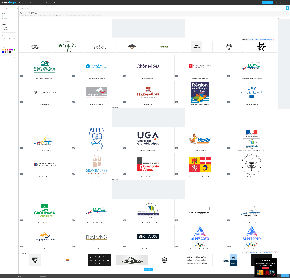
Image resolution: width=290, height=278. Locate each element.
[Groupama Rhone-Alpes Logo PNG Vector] (44, 210)
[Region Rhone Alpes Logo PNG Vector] (148, 66)
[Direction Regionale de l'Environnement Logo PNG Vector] (148, 210)
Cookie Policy (43, 276)
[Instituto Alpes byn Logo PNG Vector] (251, 164)
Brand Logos (22, 2)
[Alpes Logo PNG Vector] (96, 138)
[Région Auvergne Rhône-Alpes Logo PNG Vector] (96, 66)
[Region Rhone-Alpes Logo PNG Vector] (44, 138)
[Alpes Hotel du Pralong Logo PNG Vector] (96, 236)
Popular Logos (41, 2)
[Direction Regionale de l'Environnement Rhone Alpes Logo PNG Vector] (251, 138)
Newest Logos (49, 2)
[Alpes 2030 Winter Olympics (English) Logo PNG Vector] (199, 236)
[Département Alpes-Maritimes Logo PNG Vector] (44, 164)
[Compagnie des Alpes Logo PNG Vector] (96, 92)
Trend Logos (57, 2)
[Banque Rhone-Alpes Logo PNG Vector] (199, 210)
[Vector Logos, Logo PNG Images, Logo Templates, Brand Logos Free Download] (9, 2)
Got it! (285, 276)
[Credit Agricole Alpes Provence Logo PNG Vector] (44, 66)
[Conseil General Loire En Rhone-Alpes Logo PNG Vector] (251, 66)
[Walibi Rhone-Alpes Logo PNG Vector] (199, 138)
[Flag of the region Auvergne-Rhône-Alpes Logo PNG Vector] (199, 164)
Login (277, 2)
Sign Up (284, 2)
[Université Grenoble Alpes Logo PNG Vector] (148, 164)
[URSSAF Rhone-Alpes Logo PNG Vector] (251, 92)
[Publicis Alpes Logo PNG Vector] (44, 92)
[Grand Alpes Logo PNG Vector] (96, 164)
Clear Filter (13, 57)
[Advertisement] (284, 41)
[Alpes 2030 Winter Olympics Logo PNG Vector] (251, 236)
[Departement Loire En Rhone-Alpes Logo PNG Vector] (96, 210)
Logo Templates (31, 2)
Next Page (147, 269)
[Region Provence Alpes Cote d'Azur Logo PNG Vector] (199, 92)
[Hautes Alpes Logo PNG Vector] (148, 92)
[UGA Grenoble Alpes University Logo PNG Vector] (148, 138)
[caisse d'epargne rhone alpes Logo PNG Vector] (199, 66)
